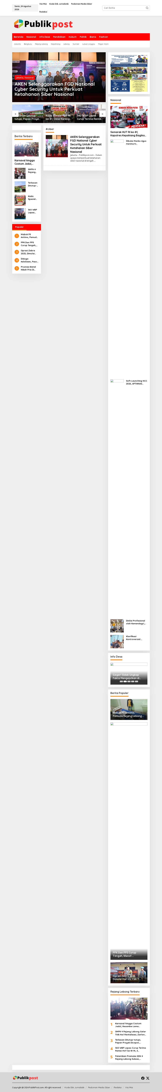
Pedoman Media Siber (99, 1087)
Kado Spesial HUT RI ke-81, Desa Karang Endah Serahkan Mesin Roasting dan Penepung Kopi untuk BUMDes (59, 117)
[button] (147, 8)
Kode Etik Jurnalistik (74, 1087)
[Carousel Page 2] (125, 681)
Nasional (29, 77)
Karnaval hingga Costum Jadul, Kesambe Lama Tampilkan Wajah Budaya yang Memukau (25, 162)
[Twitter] (148, 1078)
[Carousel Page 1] (121, 681)
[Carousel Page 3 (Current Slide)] (129, 681)
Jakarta (19, 77)
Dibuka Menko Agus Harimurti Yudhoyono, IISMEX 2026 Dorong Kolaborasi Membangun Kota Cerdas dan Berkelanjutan (136, 142)
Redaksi (118, 1087)
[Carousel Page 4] (132, 681)
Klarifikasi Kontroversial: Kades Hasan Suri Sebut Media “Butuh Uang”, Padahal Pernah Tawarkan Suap (136, 638)
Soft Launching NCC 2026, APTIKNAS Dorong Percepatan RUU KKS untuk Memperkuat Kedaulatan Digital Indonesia (136, 382)
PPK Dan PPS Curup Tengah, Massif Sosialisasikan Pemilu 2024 (28, 244)
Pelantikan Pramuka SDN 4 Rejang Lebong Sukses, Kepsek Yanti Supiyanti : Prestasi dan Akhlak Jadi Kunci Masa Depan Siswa (131, 1057)
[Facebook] (143, 1078)
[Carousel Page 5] (136, 681)
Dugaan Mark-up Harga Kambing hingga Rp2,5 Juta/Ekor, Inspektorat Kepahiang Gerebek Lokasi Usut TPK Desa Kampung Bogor (127, 676)
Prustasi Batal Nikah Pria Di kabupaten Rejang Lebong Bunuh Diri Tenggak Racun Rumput (29, 268)
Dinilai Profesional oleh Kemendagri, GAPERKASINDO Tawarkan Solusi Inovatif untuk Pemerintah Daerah (136, 622)
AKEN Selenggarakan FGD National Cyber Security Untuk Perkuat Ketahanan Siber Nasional (55, 89)
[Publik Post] (43, 24)
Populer (19, 226)
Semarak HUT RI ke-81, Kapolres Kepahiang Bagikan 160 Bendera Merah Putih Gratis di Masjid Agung (128, 133)
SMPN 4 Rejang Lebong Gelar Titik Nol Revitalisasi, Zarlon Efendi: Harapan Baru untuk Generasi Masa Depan (33, 171)
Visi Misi (129, 1087)
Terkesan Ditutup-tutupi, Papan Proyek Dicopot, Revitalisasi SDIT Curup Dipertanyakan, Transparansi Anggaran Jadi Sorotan (27, 117)
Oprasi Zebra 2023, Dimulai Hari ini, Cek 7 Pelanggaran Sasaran (28, 252)
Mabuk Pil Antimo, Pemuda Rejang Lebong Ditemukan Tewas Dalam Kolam (29, 236)
